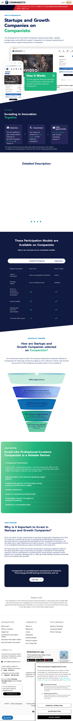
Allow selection (54, 711)
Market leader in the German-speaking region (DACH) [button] (25, 478)
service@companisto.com (6, 662)
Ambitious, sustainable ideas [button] (18, 504)
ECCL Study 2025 (31, 643)
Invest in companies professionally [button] (20, 494)
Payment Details (31, 638)
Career (28, 632)
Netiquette (29, 635)
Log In (63, 2)
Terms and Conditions (33, 704)
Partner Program (31, 640)
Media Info (29, 629)
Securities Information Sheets (11, 640)
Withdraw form (12, 694)
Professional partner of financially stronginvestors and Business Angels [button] (23, 484)
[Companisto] (15, 2)
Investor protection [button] (13, 489)
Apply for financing (56, 626)
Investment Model (56, 629)
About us (29, 626)
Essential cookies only (54, 705)
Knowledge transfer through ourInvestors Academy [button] (19, 499)
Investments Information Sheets (9, 636)
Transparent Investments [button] (16, 463)
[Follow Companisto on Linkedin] (33, 711)
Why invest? (5, 626)
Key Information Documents (10, 642)
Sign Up (69, 2)
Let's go (35, 579)
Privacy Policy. (66, 680)
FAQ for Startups (55, 632)
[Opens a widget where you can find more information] (7, 718)
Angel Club (5, 632)
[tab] (36, 463)
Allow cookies (54, 717)
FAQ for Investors (7, 629)
